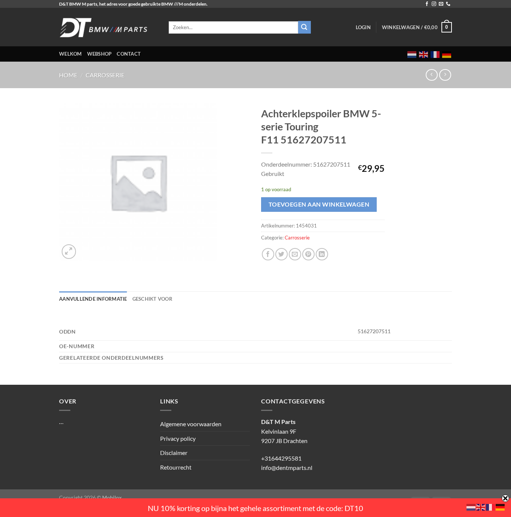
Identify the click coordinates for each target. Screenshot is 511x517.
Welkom (70, 54)
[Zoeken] (304, 27)
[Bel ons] (448, 4)
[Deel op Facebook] (268, 254)
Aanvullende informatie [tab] (93, 299)
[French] (435, 54)
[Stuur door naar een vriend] (295, 254)
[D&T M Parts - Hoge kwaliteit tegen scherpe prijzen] (108, 27)
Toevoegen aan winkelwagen (319, 204)
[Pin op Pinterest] (308, 254)
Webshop (99, 54)
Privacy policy (178, 438)
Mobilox (112, 497)
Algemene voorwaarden (190, 423)
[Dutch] (412, 54)
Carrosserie (105, 74)
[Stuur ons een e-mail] (441, 4)
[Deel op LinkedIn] (322, 254)
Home (68, 74)
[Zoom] (69, 251)
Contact (129, 54)
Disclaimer (173, 452)
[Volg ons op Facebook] (427, 4)
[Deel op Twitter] (281, 254)
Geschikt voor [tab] (152, 299)
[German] (447, 54)
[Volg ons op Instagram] (434, 4)
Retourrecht (176, 467)
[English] (424, 54)
